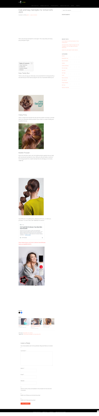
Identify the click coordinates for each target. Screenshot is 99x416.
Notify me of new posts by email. (28, 400)
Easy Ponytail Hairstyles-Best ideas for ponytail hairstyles (36, 326)
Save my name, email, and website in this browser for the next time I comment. (36, 389)
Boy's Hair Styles (65, 60)
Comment (23, 350)
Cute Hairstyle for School (47, 325)
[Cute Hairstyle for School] (48, 321)
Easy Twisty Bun (23, 65)
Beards (63, 55)
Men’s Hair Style (65, 77)
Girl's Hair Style (64, 68)
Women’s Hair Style (65, 87)
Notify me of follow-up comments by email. (30, 395)
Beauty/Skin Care (26, 332)
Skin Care (63, 85)
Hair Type (63, 72)
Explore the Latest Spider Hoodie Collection (70, 50)
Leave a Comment (33, 14)
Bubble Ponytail (23, 68)
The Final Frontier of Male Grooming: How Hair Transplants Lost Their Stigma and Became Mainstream (70, 46)
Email (22, 374)
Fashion (31, 332)
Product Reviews (65, 82)
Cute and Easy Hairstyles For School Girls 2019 (32, 334)
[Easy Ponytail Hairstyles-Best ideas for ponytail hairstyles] (36, 321)
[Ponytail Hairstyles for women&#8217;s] (24, 321)
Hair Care (63, 70)
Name (22, 368)
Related (21, 69)
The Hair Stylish (28, 2)
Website (22, 380)
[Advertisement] (37, 24)
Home (63, 75)
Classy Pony (22, 66)
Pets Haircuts (64, 80)
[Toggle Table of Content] (31, 63)
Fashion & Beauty (65, 65)
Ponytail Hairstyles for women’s (24, 325)
